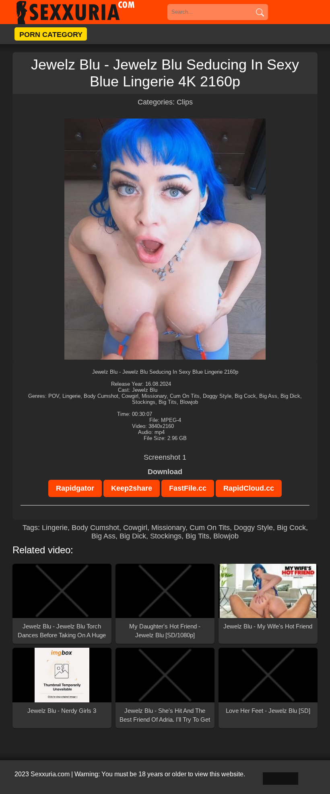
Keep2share (131, 488)
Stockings (166, 536)
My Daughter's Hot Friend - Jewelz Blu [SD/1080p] (164, 630)
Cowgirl (135, 528)
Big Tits (197, 536)
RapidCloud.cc (248, 488)
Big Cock (291, 528)
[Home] (86, 12)
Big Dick (133, 536)
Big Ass (103, 536)
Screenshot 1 (165, 457)
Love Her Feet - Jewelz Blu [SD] (268, 710)
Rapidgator (75, 488)
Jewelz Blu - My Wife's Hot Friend (267, 626)
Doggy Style (253, 528)
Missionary (168, 528)
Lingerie (55, 528)
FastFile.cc (187, 488)
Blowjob (226, 536)
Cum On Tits (210, 528)
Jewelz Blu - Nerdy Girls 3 (61, 710)
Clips (185, 102)
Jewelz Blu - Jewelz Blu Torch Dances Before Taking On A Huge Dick (62, 631)
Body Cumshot (95, 528)
